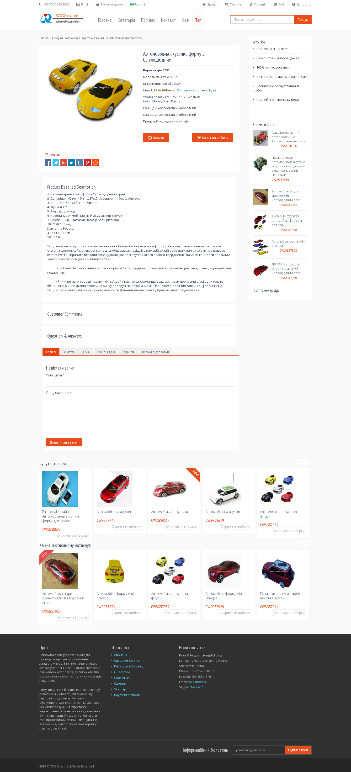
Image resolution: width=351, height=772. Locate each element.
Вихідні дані (106, 351)
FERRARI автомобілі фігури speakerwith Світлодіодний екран (287, 268)
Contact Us (122, 678)
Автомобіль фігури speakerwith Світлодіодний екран (287, 195)
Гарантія (260, 4)
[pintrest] (87, 162)
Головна (105, 20)
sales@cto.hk (197, 682)
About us (120, 655)
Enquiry (51, 351)
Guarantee (122, 672)
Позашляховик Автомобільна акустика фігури (283, 595)
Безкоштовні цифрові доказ (277, 58)
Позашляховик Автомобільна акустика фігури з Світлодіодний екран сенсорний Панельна (289, 166)
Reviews (69, 351)
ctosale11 (196, 687)
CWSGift (43, 38)
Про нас (148, 20)
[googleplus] (63, 162)
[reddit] (95, 162)
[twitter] (56, 162)
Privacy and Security (129, 666)
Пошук (302, 19)
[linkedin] (71, 162)
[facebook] (48, 162)
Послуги (236, 4)
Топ (198, 20)
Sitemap (120, 689)
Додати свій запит (64, 442)
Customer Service (127, 660)
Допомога (304, 4)
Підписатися (298, 750)
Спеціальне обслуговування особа (276, 88)
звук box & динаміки (93, 38)
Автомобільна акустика (115, 511)
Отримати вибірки (72, 535)
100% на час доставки (273, 67)
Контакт (168, 20)
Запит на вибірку (214, 137)
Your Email (55, 375)
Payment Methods (127, 695)
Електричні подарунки (64, 38)
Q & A (86, 351)
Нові (185, 20)
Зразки (212, 4)
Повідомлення (58, 392)
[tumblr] (79, 162)
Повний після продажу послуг (278, 99)
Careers (120, 683)
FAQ (282, 4)
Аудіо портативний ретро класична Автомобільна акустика (289, 136)
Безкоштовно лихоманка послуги (281, 76)
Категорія (126, 20)
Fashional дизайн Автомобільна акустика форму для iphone (60, 516)
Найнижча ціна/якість (273, 49)
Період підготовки (155, 351)
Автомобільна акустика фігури (125, 38)
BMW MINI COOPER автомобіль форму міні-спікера (289, 220)
